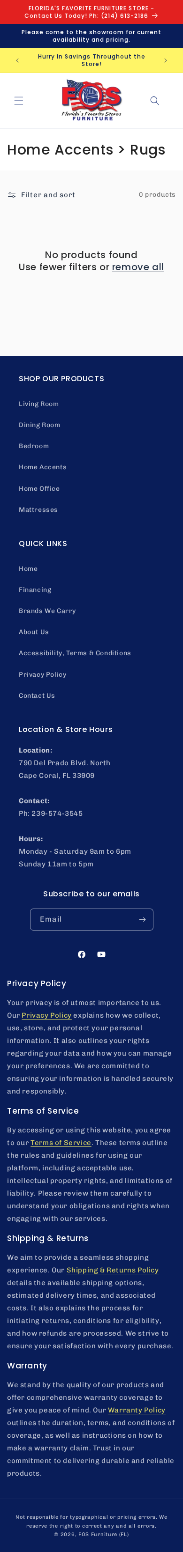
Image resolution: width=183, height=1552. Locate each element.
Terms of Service (61, 1142)
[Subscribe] (142, 920)
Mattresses (38, 510)
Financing (35, 590)
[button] (18, 100)
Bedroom (34, 446)
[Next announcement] (165, 60)
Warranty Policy (137, 1410)
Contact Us (37, 696)
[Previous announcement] (17, 60)
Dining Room (40, 425)
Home (28, 569)
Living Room (39, 404)
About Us (34, 632)
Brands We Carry (47, 611)
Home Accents (43, 467)
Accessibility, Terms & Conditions (75, 653)
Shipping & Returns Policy (113, 1270)
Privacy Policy (42, 675)
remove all (138, 267)
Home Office (39, 489)
